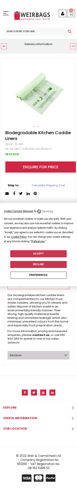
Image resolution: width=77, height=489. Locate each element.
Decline (38, 264)
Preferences (38, 275)
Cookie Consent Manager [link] (18, 211)
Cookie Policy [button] (18, 236)
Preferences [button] (38, 241)
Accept (38, 253)
